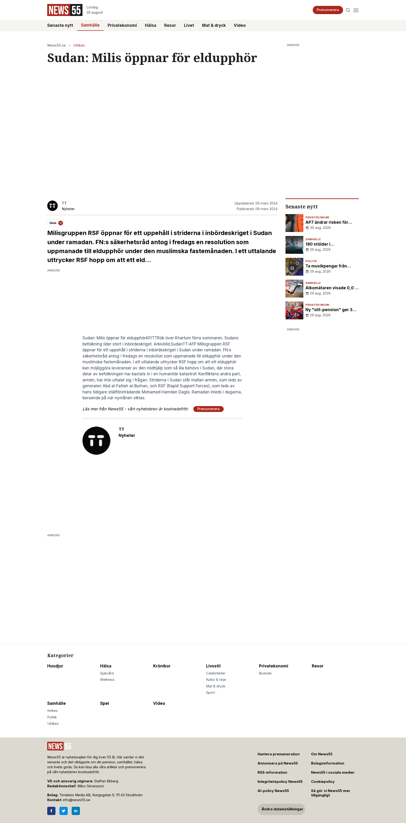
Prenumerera (328, 10)
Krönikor (162, 666)
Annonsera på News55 (278, 763)
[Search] (348, 10)
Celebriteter (215, 673)
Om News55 (321, 754)
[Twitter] (63, 811)
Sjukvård (107, 673)
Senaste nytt (60, 25)
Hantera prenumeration (279, 754)
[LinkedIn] (76, 811)
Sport (210, 692)
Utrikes (79, 45)
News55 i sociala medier (333, 772)
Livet (189, 25)
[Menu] (356, 10)
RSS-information (272, 772)
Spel (104, 703)
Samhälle (90, 25)
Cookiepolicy (323, 782)
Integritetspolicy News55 (280, 782)
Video (240, 25)
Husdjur (55, 666)
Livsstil (213, 666)
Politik (52, 717)
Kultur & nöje (216, 680)
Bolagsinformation (327, 763)
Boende (265, 673)
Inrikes (52, 711)
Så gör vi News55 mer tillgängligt (330, 793)
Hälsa (150, 25)
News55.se (56, 45)
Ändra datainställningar (282, 809)
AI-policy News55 (273, 791)
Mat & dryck (214, 25)
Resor (170, 25)
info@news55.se (76, 800)
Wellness (107, 680)
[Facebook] (51, 811)
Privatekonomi (122, 25)
